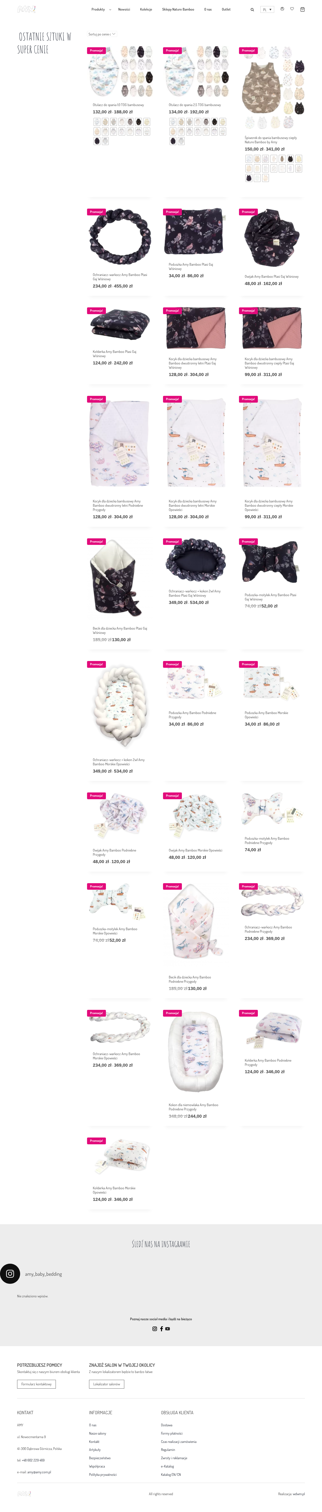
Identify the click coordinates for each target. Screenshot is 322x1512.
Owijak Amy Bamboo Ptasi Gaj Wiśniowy (272, 276)
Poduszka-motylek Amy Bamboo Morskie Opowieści (115, 931)
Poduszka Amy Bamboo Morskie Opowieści (266, 715)
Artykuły (95, 1450)
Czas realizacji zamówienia (178, 1442)
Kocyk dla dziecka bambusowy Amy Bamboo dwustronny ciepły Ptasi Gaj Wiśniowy (269, 363)
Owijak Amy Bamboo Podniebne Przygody (114, 852)
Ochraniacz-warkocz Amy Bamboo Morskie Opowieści (116, 1056)
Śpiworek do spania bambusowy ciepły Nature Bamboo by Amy (271, 139)
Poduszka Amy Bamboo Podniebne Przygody (192, 715)
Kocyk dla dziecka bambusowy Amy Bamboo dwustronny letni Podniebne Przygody (118, 505)
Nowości (124, 9)
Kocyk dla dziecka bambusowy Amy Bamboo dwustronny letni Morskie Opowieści (193, 505)
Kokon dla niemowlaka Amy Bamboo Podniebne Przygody (193, 1107)
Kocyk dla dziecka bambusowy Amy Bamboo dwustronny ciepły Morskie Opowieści (269, 505)
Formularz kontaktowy (36, 1384)
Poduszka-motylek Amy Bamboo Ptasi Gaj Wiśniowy (270, 597)
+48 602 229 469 (33, 1460)
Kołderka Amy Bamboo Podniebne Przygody (268, 1062)
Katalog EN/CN (171, 1475)
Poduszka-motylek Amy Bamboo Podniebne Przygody (267, 840)
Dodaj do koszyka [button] (257, 621)
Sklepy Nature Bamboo (178, 9)
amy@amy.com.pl (39, 1472)
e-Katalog (167, 1466)
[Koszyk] (299, 9)
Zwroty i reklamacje (174, 1458)
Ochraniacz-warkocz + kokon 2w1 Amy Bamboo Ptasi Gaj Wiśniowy (195, 593)
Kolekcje (146, 9)
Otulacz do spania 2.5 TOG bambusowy (195, 105)
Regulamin (168, 1450)
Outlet (226, 9)
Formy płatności (172, 1433)
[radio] (97, 122)
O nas (208, 9)
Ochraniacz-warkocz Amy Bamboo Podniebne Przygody (268, 929)
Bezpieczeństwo (100, 1458)
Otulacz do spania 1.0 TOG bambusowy (118, 105)
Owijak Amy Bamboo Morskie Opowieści (195, 850)
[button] (267, 9)
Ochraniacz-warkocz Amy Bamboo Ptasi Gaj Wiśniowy (120, 276)
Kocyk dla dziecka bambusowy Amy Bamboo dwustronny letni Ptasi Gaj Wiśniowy (193, 363)
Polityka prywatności (103, 1475)
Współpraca (97, 1466)
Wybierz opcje (103, 173)
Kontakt (94, 1442)
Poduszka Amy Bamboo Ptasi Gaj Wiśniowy (191, 266)
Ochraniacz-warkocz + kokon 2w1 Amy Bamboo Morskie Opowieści (119, 762)
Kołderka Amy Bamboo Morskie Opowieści (114, 1190)
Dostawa (166, 1425)
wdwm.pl (299, 1494)
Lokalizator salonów (106, 1384)
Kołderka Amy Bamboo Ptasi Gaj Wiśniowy (114, 353)
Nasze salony (97, 1433)
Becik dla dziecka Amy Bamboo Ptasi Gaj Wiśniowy (120, 630)
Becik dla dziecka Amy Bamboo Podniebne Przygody (190, 979)
